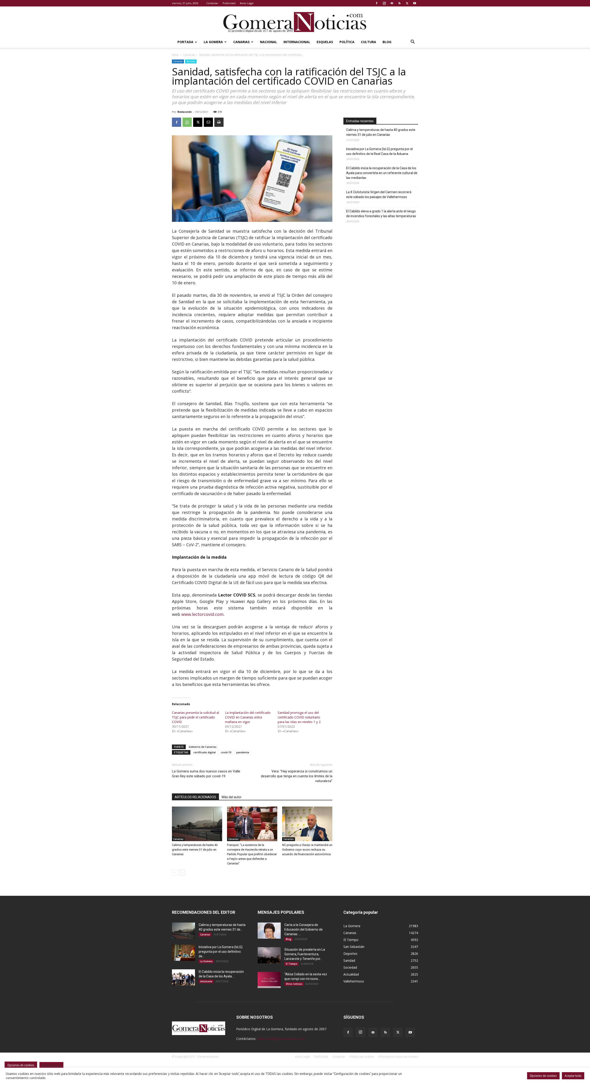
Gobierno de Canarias (202, 746)
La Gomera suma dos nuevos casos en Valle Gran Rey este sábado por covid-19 (206, 773)
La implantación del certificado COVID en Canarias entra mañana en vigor (248, 717)
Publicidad (229, 3)
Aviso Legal (247, 3)
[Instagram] (384, 3)
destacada (206, 981)
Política (346, 42)
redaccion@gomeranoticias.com (281, 1038)
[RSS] (399, 3)
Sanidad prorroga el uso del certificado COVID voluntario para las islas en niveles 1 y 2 (299, 717)
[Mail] (391, 3)
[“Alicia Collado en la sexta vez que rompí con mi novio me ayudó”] (269, 980)
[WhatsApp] (187, 122)
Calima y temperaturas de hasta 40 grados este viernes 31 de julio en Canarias (195, 849)
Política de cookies (362, 1057)
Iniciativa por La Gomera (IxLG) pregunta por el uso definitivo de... (220, 951)
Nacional (268, 42)
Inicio (175, 55)
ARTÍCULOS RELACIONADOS (195, 797)
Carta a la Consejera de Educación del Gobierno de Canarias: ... (303, 929)
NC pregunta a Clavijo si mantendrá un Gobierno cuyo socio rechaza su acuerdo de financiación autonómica (307, 849)
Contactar (212, 3)
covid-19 (226, 752)
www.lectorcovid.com (202, 614)
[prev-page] (175, 872)
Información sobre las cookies (398, 1057)
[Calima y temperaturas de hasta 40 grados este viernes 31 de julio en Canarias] (197, 824)
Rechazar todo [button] (51, 1066)
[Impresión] (219, 122)
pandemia (242, 752)
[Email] (208, 122)
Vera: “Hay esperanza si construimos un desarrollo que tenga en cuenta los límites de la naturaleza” (296, 776)
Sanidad (190, 61)
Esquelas (325, 42)
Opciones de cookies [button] (543, 1076)
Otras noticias (294, 983)
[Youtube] (414, 3)
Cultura (368, 42)
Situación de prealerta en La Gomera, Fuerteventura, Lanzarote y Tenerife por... (304, 954)
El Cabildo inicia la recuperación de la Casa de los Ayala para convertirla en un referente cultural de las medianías (381, 173)
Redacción (184, 111)
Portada (185, 42)
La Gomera (213, 42)
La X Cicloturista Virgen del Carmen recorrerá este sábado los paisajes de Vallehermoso (378, 194)
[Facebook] (376, 3)
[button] (412, 42)
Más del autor (232, 797)
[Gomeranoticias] (295, 22)
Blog (387, 42)
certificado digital (204, 752)
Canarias (241, 42)
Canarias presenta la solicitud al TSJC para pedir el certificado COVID (195, 717)
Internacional (296, 42)
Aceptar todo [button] (573, 1076)
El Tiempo (291, 963)
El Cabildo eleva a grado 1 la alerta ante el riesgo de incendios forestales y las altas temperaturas (381, 213)
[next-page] (182, 872)
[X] (407, 3)
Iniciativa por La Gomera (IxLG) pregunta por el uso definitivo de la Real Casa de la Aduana (379, 151)
